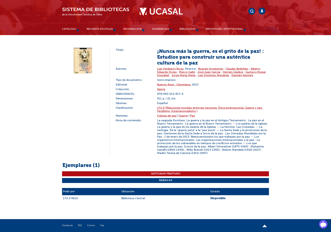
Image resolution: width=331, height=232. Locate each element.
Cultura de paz (167, 116)
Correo (91, 225)
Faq (102, 225)
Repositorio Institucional (224, 29)
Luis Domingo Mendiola (213, 75)
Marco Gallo (187, 72)
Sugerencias (160, 29)
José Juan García (208, 72)
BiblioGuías (187, 29)
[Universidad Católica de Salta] (161, 11)
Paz (192, 116)
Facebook (67, 225)
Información (132, 29)
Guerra (183, 116)
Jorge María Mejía (183, 75)
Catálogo (69, 29)
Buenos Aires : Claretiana (173, 84)
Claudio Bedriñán (236, 69)
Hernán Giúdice (233, 72)
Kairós (161, 89)
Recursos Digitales (100, 29)
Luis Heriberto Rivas (170, 69)
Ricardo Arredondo (210, 69)
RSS (80, 225)
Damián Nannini (242, 75)
